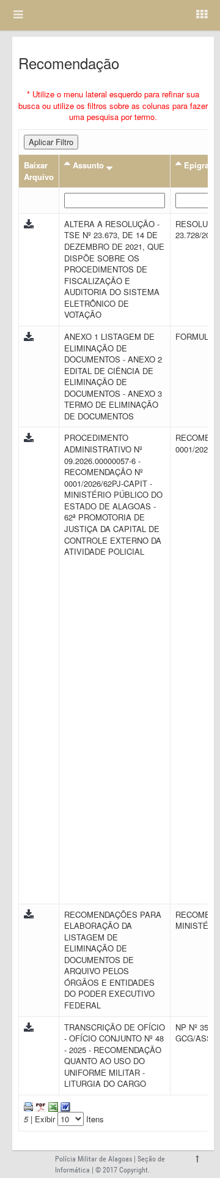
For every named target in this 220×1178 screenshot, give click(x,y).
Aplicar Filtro (51, 142)
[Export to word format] (64, 1105)
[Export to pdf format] (39, 1105)
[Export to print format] (28, 1105)
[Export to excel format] (52, 1105)
